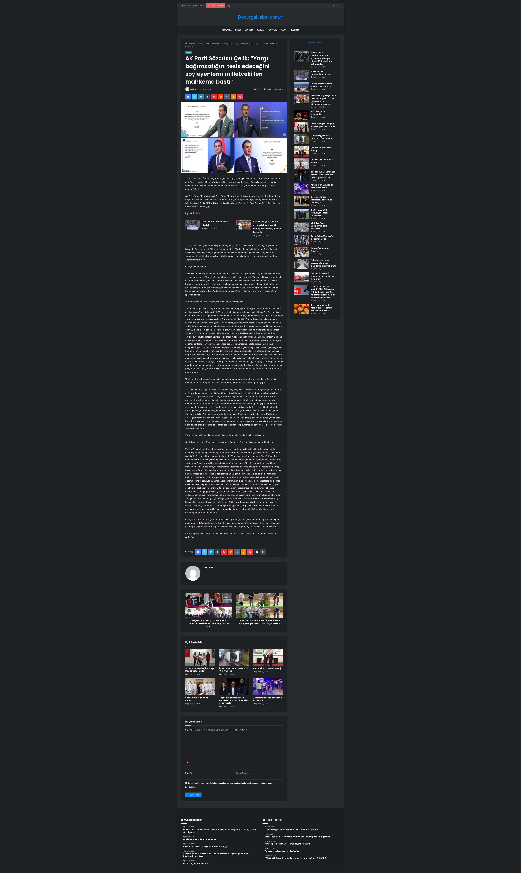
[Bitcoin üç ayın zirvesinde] (301, 115)
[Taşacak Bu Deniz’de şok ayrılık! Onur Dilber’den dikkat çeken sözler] (234, 686)
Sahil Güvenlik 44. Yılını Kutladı (196, 699)
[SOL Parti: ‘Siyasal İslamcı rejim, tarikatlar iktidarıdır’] (301, 277)
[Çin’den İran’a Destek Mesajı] (268, 657)
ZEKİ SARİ (194, 89)
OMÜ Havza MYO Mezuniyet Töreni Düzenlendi (319, 213)
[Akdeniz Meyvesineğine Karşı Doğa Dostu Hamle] (200, 657)
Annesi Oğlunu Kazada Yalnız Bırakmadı (267, 699)
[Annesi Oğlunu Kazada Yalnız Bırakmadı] (268, 686)
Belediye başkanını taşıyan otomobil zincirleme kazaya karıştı (323, 263)
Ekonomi (249, 30)
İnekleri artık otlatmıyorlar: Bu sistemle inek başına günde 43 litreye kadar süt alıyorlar (322, 58)
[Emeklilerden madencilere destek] (192, 225)
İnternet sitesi (242, 773)
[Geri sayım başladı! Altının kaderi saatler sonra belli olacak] (301, 309)
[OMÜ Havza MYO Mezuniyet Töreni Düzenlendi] (301, 214)
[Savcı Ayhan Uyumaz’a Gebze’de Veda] (301, 240)
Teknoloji (272, 30)
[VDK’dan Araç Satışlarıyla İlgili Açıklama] (301, 227)
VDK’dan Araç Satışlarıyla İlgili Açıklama (319, 226)
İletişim (295, 30)
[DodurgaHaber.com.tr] (260, 17)
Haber (238, 30)
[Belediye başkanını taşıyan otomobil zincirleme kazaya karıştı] (301, 264)
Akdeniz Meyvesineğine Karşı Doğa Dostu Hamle (199, 669)
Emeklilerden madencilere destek (321, 73)
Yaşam (284, 30)
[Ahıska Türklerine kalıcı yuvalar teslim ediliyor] (301, 87)
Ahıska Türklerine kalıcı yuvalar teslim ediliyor (245, 6)
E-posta (189, 773)
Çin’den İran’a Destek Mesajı (267, 668)
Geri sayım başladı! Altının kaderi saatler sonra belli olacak (321, 308)
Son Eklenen (315, 42)
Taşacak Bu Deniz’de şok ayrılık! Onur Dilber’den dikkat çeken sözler (234, 700)
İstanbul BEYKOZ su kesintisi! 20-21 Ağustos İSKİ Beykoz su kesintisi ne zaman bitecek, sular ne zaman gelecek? (323, 292)
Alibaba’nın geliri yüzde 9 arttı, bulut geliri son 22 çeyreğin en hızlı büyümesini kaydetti (323, 99)
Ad (187, 763)
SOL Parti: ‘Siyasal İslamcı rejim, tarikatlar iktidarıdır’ (322, 276)
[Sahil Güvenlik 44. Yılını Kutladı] (200, 686)
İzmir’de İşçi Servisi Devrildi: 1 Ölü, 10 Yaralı (233, 669)
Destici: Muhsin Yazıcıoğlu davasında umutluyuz (321, 200)
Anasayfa (226, 30)
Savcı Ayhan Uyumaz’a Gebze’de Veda (322, 237)
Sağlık (260, 30)
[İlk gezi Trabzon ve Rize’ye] (301, 252)
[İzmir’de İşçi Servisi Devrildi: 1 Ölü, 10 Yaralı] (234, 657)
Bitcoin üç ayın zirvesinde (318, 113)
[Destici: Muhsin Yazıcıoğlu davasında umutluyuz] (301, 201)
